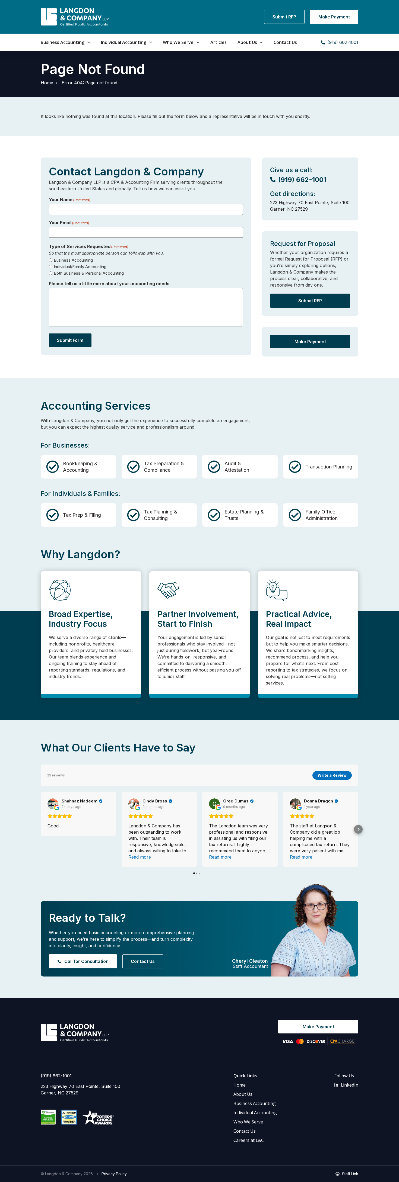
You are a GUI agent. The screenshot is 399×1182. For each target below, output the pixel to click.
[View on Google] (52, 803)
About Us (247, 42)
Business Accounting (62, 42)
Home (47, 82)
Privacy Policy (114, 1173)
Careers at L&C (248, 1140)
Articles (218, 42)
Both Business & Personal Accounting (89, 273)
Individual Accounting (123, 42)
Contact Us (285, 42)
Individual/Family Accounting (80, 267)
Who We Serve (178, 42)
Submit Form (70, 340)
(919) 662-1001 (56, 1075)
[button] (40, 829)
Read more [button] (139, 857)
